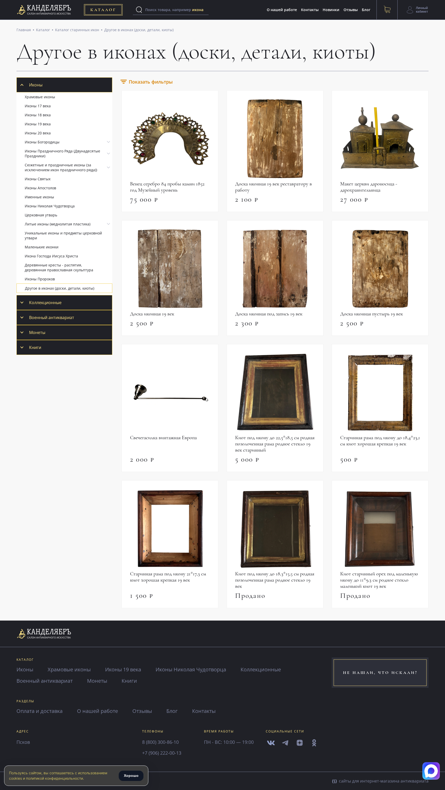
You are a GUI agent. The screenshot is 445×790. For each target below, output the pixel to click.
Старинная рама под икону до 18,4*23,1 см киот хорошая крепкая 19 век (380, 441)
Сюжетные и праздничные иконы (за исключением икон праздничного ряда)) (61, 167)
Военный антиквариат (51, 317)
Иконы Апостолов (40, 187)
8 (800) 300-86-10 (160, 742)
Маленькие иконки (41, 247)
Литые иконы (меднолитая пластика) (57, 224)
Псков (23, 742)
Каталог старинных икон (77, 29)
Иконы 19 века (38, 123)
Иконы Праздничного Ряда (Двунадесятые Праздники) (62, 153)
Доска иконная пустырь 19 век (371, 314)
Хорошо (131, 775)
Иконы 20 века (38, 133)
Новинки (331, 9)
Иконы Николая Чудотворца (50, 205)
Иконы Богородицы (42, 142)
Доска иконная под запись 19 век (268, 314)
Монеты (37, 332)
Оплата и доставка (39, 710)
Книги (35, 347)
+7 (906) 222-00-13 (161, 753)
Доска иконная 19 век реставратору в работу (273, 187)
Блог (366, 9)
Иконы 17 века (38, 105)
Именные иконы (39, 196)
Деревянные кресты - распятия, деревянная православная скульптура (59, 267)
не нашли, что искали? (380, 672)
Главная (23, 29)
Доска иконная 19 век (152, 314)
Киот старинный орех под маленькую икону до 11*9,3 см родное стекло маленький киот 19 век (379, 580)
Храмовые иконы (40, 96)
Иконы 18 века (38, 114)
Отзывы (351, 9)
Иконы (35, 85)
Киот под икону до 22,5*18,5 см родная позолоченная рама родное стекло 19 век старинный (274, 444)
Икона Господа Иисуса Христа (51, 256)
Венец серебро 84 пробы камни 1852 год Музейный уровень (167, 187)
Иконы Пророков (40, 278)
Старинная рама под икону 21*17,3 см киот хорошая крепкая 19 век (168, 577)
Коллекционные (45, 302)
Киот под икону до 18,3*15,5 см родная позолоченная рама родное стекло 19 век (274, 580)
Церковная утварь (41, 215)
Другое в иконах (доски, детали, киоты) (139, 29)
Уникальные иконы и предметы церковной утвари (63, 235)
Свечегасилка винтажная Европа (163, 438)
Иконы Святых (37, 178)
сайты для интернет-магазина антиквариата (383, 781)
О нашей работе (282, 9)
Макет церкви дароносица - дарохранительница (368, 187)
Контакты (310, 9)
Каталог (43, 29)
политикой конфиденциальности (54, 778)
